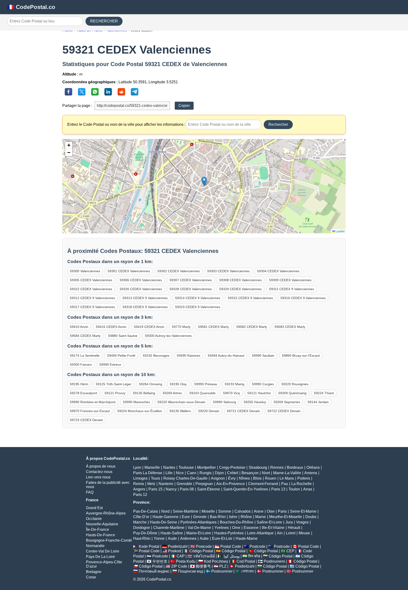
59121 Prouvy (115, 393)
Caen (191, 473)
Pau (284, 484)
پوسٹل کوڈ (231, 556)
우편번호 (159, 561)
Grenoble (184, 484)
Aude (172, 538)
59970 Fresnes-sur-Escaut (90, 411)
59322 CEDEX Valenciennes (91, 289)
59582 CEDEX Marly (251, 327)
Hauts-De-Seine (163, 522)
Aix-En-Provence (230, 484)
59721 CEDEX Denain (243, 411)
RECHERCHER (104, 21)
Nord (165, 511)
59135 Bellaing (144, 393)
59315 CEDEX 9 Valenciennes (250, 298)
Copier (184, 106)
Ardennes (188, 538)
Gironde (200, 517)
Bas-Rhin (218, 517)
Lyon (137, 467)
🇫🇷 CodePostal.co (31, 7)
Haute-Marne (247, 538)
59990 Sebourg (224, 402)
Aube (204, 538)
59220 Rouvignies (294, 384)
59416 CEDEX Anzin (111, 327)
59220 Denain (208, 411)
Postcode (204, 546)
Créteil (232, 473)
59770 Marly (181, 327)
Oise (271, 511)
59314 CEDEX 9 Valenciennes (197, 298)
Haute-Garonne (165, 517)
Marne (260, 517)
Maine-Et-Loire (198, 533)
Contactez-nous (99, 472)
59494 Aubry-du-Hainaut (226, 355)
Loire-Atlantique (260, 533)
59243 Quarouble (202, 393)
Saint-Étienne (208, 489)
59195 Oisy (178, 384)
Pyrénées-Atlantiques (198, 522)
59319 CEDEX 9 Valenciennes (197, 307)
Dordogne (141, 528)
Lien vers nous (98, 477)
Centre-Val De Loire (102, 551)
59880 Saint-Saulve (122, 336)
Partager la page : (77, 106)
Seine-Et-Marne (303, 511)
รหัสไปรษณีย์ (204, 556)
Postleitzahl (177, 546)
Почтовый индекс (154, 571)
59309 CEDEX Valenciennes (290, 280)
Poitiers (303, 478)
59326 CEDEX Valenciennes (141, 289)
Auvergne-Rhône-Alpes (106, 513)
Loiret (290, 533)
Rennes (277, 467)
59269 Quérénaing (292, 393)
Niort (266, 473)
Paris (282, 511)
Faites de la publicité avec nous (108, 485)
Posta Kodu (186, 561)
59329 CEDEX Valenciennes (240, 289)
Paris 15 (155, 489)
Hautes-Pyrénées (229, 533)
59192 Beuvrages (156, 355)
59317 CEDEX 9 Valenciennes (92, 307)
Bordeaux (295, 467)
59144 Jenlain (318, 402)
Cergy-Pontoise (232, 467)
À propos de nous (100, 466)
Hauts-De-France (100, 535)
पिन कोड (254, 556)
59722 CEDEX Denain (284, 411)
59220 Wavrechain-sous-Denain (181, 402)
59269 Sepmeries (287, 402)
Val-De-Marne (199, 528)
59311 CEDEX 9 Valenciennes (291, 289)
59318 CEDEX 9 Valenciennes (145, 307)
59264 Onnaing (150, 384)
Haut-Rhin (141, 538)
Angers (139, 489)
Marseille (152, 467)
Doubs (310, 517)
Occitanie (94, 519)
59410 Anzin (79, 327)
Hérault (294, 528)
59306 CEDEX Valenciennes (141, 280)
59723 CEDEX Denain (86, 420)
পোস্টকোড (247, 571)
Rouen (270, 478)
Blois (257, 478)
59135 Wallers (180, 411)
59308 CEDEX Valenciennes (240, 280)
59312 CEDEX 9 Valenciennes (92, 298)
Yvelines (221, 528)
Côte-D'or (141, 517)
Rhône (246, 517)
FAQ (90, 492)
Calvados (242, 511)
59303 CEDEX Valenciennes (228, 271)
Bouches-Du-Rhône (236, 522)
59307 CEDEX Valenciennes (191, 280)
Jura (289, 522)
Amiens (310, 473)
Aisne (259, 511)
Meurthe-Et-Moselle (285, 517)
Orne (236, 528)
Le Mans (287, 478)
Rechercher (278, 124)
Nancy (171, 489)
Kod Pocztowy (216, 561)
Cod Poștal (246, 561)
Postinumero (274, 561)
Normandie (95, 546)
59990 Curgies (263, 384)
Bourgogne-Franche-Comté (109, 540)
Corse (91, 577)
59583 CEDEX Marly (290, 327)
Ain (280, 533)
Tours (155, 478)
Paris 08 (187, 489)
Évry (232, 478)
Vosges (302, 522)
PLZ (222, 566)
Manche (140, 522)
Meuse (304, 533)
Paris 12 (140, 495)
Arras (307, 489)
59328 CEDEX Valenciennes (191, 289)
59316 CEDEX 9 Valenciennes (303, 298)
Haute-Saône (172, 533)
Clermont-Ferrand (263, 484)
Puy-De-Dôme (145, 533)
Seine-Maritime (185, 511)
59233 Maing (234, 384)
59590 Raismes (188, 355)
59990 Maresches (136, 402)
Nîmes (244, 478)
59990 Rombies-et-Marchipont (92, 402)
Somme (224, 511)
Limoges (140, 478)
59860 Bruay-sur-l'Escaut (301, 355)
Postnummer (222, 571)
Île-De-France (97, 529)
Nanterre (166, 484)
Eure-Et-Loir (222, 538)
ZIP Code (179, 566)
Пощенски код (190, 571)
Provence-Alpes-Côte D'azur (104, 564)
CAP (181, 556)
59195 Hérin (79, 384)
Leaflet (339, 231)
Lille (169, 473)
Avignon (218, 478)
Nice (180, 473)
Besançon (250, 473)
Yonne (159, 538)
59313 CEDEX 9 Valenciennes (145, 298)
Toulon (294, 489)
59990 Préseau (205, 384)
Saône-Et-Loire (269, 522)
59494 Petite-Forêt (121, 355)
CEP (290, 551)
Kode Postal (149, 546)
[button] (204, 181)
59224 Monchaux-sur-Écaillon (139, 411)
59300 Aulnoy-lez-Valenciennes (168, 336)
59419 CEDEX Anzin (149, 327)
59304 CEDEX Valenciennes (278, 271)
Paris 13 (278, 489)
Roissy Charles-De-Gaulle (185, 478)
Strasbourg (258, 467)
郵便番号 (203, 566)
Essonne (251, 528)
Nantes (169, 467)
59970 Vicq (231, 393)
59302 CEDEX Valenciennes (178, 271)
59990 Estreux (110, 364)
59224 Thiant (324, 393)
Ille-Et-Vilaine (273, 528)
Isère (233, 517)
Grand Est (94, 508)
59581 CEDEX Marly (213, 327)
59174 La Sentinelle (85, 355)
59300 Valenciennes (85, 271)
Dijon (219, 473)
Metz (151, 484)
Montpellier (206, 467)
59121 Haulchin (259, 393)
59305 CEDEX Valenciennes (91, 280)
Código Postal (201, 551)
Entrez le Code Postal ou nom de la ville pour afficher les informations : (126, 124)
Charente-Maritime (168, 528)
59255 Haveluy (255, 402)
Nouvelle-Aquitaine (102, 524)
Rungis (206, 473)
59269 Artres (172, 393)
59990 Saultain (263, 355)
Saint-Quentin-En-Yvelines (245, 489)
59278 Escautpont (83, 393)
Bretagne (93, 572)
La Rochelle (301, 484)
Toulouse (186, 467)
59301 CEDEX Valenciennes (129, 271)
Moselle (208, 511)
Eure (186, 517)
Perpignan (204, 484)
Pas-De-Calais (145, 511)
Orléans (313, 467)
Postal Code (230, 546)
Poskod (174, 551)
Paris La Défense (147, 473)
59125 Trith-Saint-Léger (114, 384)
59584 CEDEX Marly (85, 336)
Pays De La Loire (100, 557)
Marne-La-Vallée (287, 473)
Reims (138, 484)
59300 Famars (81, 364)
